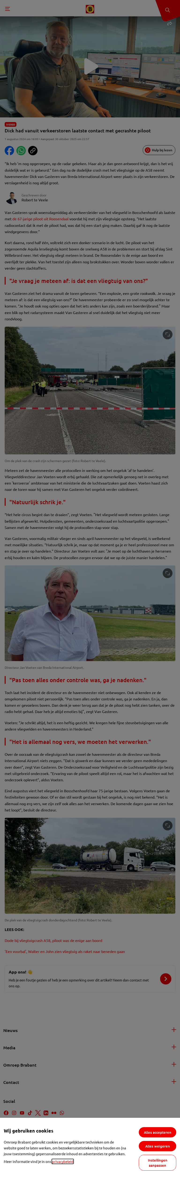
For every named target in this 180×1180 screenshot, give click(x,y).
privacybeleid (62, 1161)
